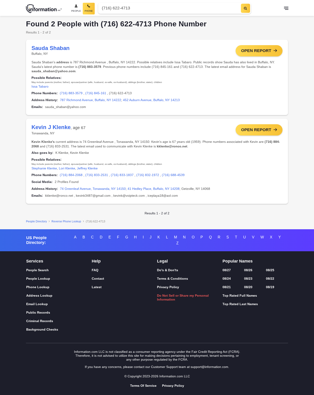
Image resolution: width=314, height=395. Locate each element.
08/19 (270, 287)
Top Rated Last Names (240, 304)
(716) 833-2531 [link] (96, 175)
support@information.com (209, 367)
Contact (98, 278)
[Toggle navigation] (286, 8)
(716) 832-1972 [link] (147, 175)
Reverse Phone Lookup (66, 221)
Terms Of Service (143, 385)
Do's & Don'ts (167, 270)
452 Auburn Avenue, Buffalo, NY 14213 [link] (151, 100)
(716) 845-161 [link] (95, 93)
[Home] (44, 8)
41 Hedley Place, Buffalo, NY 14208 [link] (154, 189)
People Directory (36, 221)
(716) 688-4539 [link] (173, 175)
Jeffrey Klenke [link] (87, 168)
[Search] (245, 8)
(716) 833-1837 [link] (122, 175)
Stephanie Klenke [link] (44, 168)
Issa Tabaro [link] (40, 86)
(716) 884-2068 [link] (71, 175)
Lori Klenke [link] (67, 168)
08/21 (227, 287)
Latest (97, 287)
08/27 (227, 270)
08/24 (227, 278)
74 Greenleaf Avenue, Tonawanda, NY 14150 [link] (93, 189)
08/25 (270, 270)
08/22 (270, 278)
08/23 (248, 278)
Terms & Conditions (172, 278)
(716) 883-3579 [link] (71, 93)
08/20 (248, 287)
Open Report (256, 50)
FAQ (95, 270)
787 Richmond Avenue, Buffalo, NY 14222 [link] (90, 100)
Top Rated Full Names (240, 295)
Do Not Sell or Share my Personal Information (183, 297)
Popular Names (238, 261)
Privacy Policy (168, 287)
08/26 (248, 270)
